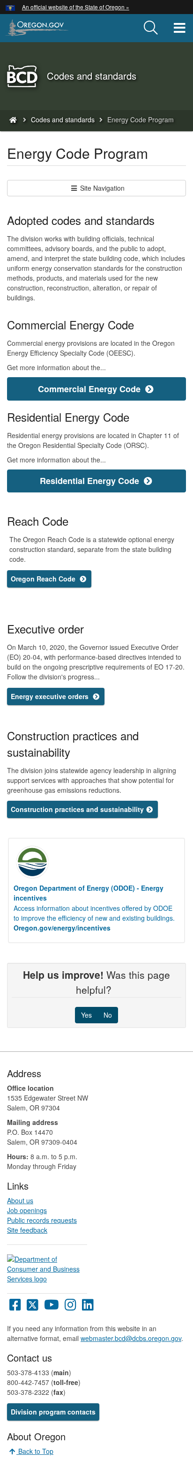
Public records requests (42, 1220)
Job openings (27, 1210)
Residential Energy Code (90, 481)
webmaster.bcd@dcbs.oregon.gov (131, 1338)
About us (20, 1200)
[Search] (151, 28)
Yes (86, 1015)
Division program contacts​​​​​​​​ (53, 1411)
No (108, 1015)
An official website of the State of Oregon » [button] (75, 7)
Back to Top (34, 1451)
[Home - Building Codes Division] (12, 119)
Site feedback (27, 1230)
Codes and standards (63, 119)
